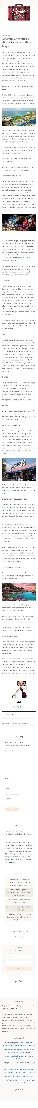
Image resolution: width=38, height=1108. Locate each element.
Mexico (19, 561)
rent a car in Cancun (9, 490)
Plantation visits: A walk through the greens (19, 1076)
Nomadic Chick (19, 12)
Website (8, 799)
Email (7, 788)
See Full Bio (18, 707)
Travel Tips (7, 35)
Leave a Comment (9, 714)
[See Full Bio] (24, 707)
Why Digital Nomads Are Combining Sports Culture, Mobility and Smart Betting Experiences (19, 917)
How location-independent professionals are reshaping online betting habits (19, 892)
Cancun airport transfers (14, 258)
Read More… (13, 862)
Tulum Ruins (9, 510)
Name (7, 778)
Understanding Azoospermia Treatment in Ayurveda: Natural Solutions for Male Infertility (19, 882)
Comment (9, 751)
